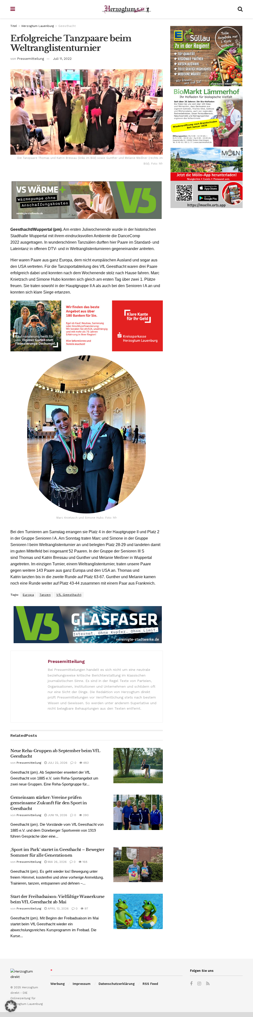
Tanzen (45, 594)
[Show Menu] (12, 9)
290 (85, 815)
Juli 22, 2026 (57, 762)
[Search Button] (240, 9)
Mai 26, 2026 (57, 862)
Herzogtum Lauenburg (37, 26)
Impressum (81, 984)
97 (86, 908)
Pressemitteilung (30, 59)
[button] (11, 1006)
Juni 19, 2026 (57, 815)
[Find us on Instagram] (199, 984)
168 (84, 862)
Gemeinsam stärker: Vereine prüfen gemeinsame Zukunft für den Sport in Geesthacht (48, 803)
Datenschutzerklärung (117, 984)
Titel (13, 26)
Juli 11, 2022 (62, 59)
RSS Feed (150, 984)
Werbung (57, 984)
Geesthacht (67, 26)
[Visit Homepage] (126, 9)
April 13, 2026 (58, 908)
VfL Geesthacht (68, 594)
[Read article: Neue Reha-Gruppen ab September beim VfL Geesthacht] (138, 765)
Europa (28, 594)
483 (85, 762)
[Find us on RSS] (208, 984)
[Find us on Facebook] (191, 984)
